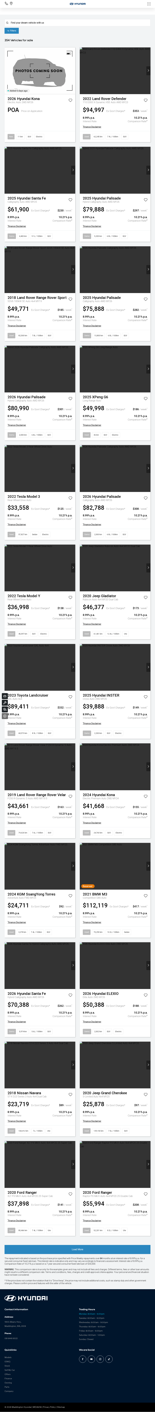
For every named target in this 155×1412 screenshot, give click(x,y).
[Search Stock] (5, 709)
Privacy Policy (49, 1407)
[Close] (5, 716)
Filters (13, 30)
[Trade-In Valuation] (5, 696)
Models (8, 1357)
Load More (77, 1249)
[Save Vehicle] (70, 101)
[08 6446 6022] (7, 4)
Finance (8, 1379)
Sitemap (61, 1407)
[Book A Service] (5, 703)
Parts (7, 1387)
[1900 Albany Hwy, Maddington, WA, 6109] (11, 4)
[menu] (126, 3)
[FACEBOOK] (82, 1359)
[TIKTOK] (109, 1359)
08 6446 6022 (11, 1338)
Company (9, 1391)
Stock (7, 1366)
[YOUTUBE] (91, 1359)
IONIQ (7, 1362)
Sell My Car (10, 1370)
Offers (7, 1374)
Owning (8, 1383)
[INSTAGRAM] (100, 1359)
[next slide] (73, 70)
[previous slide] (7, 70)
